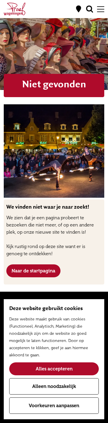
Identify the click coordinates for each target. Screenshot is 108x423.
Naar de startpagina (33, 271)
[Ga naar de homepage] (14, 9)
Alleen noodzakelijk (54, 386)
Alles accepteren (54, 369)
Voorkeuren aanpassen (54, 405)
